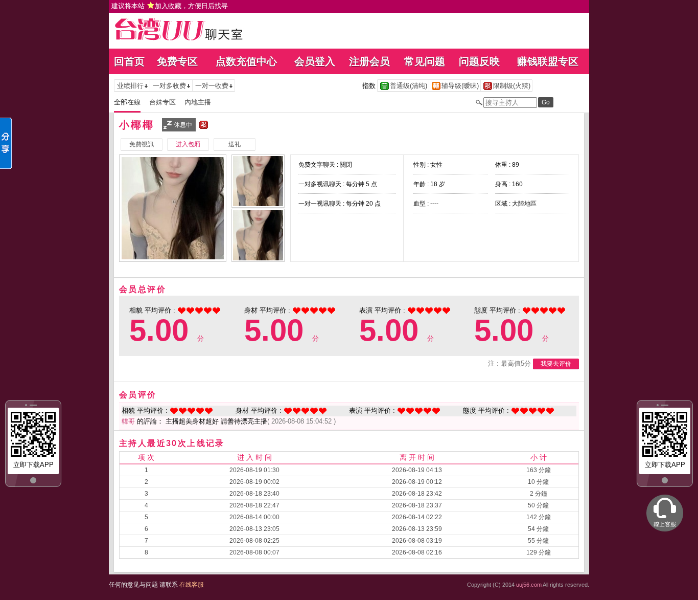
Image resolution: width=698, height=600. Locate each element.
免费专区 (177, 61)
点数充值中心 (246, 61)
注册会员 (369, 61)
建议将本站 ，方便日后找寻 (169, 6)
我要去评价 (556, 363)
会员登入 (314, 61)
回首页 (129, 61)
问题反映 (479, 61)
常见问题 (424, 61)
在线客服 (191, 584)
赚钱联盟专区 (547, 61)
